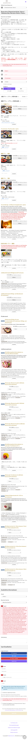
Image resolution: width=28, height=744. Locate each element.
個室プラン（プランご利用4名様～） (10, 96)
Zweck (2, 594)
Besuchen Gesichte (5, 600)
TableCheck (14, 661)
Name (3, 666)
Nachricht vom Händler (6, 16)
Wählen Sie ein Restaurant (6, 5)
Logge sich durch (4, 651)
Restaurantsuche (14, 732)
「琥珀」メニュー (6, 170)
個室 (21, 88)
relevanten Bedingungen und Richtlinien (13, 710)
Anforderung (4, 637)
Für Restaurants (14, 722)
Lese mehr (14, 124)
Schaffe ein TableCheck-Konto (9, 692)
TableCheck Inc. (11, 735)
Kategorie (5, 86)
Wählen (19, 108)
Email (3, 681)
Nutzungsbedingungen (14, 725)
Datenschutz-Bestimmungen (14, 727)
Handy (3, 675)
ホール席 (9, 91)
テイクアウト (21, 91)
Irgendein (9, 88)
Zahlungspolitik (14, 730)
